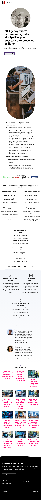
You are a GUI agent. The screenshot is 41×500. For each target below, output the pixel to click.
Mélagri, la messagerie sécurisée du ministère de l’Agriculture (34, 383)
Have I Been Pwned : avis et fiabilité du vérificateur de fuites (7, 424)
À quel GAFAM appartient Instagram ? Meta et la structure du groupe (33, 424)
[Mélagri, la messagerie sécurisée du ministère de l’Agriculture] (33, 377)
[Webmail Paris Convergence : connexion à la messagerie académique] (7, 437)
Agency (9, 3)
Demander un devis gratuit (9, 474)
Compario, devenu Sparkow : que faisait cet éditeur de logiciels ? (7, 402)
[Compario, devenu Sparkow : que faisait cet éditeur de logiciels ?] (7, 396)
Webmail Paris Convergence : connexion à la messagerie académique (7, 443)
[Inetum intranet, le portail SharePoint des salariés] (20, 437)
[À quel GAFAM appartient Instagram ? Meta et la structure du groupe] (33, 417)
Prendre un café (9, 53)
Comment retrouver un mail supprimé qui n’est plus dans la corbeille (7, 374)
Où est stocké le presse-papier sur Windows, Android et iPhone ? (20, 424)
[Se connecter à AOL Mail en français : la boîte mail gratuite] (33, 396)
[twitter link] (23, 481)
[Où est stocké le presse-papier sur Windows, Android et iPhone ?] (20, 417)
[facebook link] (26, 481)
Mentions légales (36, 491)
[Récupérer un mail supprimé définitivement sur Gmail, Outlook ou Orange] (20, 396)
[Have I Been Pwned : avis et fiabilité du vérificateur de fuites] (7, 417)
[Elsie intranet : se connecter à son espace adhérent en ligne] (33, 437)
